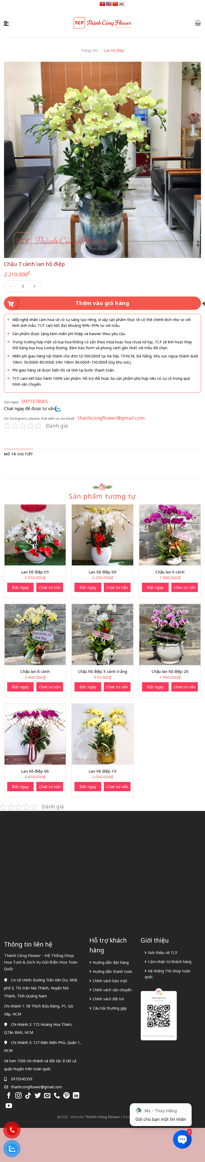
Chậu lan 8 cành (35, 671)
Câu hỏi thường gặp (110, 1008)
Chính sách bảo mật (110, 980)
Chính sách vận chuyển (112, 989)
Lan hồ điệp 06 (35, 771)
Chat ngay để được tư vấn (29, 408)
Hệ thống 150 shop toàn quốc (167, 973)
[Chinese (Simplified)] (115, 4)
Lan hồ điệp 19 (102, 771)
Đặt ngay (20, 587)
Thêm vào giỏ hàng (102, 303)
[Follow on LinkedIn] (76, 1095)
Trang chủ (89, 50)
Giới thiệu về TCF (163, 952)
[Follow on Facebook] (9, 1095)
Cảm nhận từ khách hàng (169, 961)
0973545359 (21, 1078)
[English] (109, 4)
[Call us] (57, 1095)
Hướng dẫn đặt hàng (111, 962)
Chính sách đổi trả (108, 998)
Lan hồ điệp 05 (35, 571)
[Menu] (7, 23)
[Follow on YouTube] (9, 1106)
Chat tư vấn (50, 587)
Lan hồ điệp (114, 50)
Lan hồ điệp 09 (102, 571)
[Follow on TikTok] (28, 1095)
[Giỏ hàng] (198, 23)
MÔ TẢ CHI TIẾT (18, 454)
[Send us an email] (47, 1095)
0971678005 (35, 401)
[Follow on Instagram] (18, 1095)
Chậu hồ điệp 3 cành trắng (102, 671)
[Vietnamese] (102, 4)
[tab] (18, 454)
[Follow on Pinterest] (66, 1095)
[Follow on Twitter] (37, 1095)
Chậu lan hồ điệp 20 (170, 671)
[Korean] (122, 4)
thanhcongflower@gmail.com (111, 418)
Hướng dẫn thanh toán (112, 971)
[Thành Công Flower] (102, 23)
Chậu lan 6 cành (169, 571)
